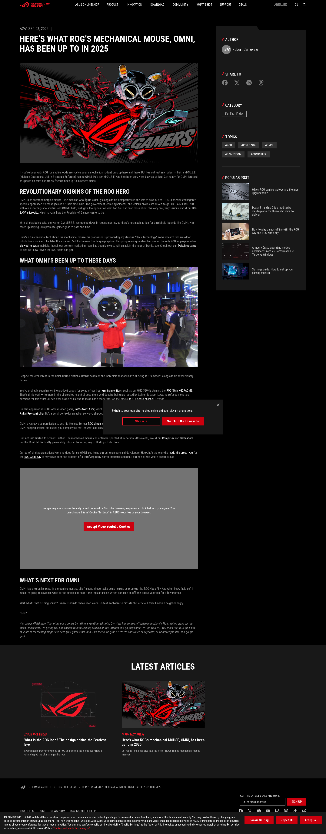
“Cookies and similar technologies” (71, 828)
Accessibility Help (83, 811)
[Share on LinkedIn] (249, 83)
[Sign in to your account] (304, 4)
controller (38, 413)
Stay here (141, 421)
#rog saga (248, 145)
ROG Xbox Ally (32, 457)
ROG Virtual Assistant (100, 423)
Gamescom (186, 438)
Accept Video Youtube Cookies (109, 527)
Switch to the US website (183, 421)
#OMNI (269, 145)
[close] (218, 405)
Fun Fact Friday (234, 113)
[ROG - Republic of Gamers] (35, 5)
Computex (168, 438)
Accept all (311, 820)
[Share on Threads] (261, 83)
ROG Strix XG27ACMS (179, 390)
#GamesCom (233, 154)
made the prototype (181, 452)
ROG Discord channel (141, 399)
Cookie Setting (259, 820)
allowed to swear (30, 245)
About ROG (27, 811)
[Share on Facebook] (225, 83)
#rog (228, 145)
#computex (259, 154)
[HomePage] (23, 787)
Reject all (287, 820)
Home (42, 811)
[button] (296, 802)
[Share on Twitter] (237, 83)
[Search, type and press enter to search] (296, 4)
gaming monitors (112, 390)
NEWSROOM (57, 811)
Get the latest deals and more (260, 795)
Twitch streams (187, 245)
